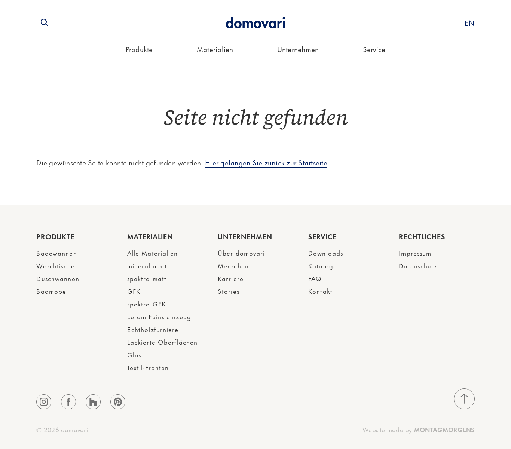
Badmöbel (52, 291)
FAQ (315, 278)
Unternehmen (298, 48)
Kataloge (322, 265)
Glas (134, 354)
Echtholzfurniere (153, 329)
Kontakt (320, 291)
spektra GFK (146, 303)
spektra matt (146, 278)
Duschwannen (57, 278)
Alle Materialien (152, 252)
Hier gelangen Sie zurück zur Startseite (266, 162)
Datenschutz (418, 265)
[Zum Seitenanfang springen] (464, 398)
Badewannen (56, 252)
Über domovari (241, 252)
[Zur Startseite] (255, 22)
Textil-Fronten (148, 367)
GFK (133, 291)
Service (374, 48)
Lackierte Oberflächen (162, 341)
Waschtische (55, 265)
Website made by (418, 429)
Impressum (415, 252)
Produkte (139, 48)
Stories (228, 291)
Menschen (233, 265)
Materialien (215, 48)
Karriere (231, 278)
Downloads (325, 252)
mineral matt (147, 265)
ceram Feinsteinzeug (159, 316)
